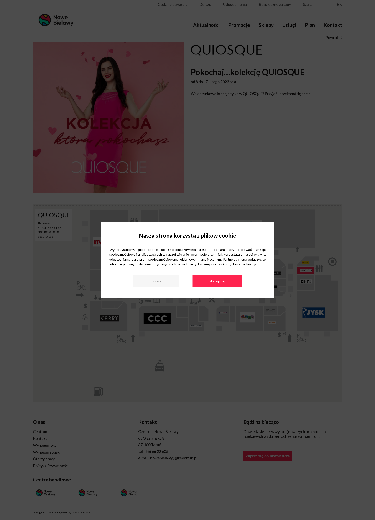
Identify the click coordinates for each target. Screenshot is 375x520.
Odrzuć (156, 281)
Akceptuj (217, 281)
